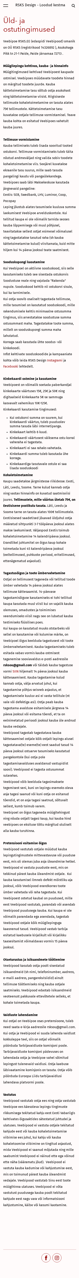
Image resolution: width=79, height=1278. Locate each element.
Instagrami (55, 360)
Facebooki (10, 366)
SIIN (16, 671)
